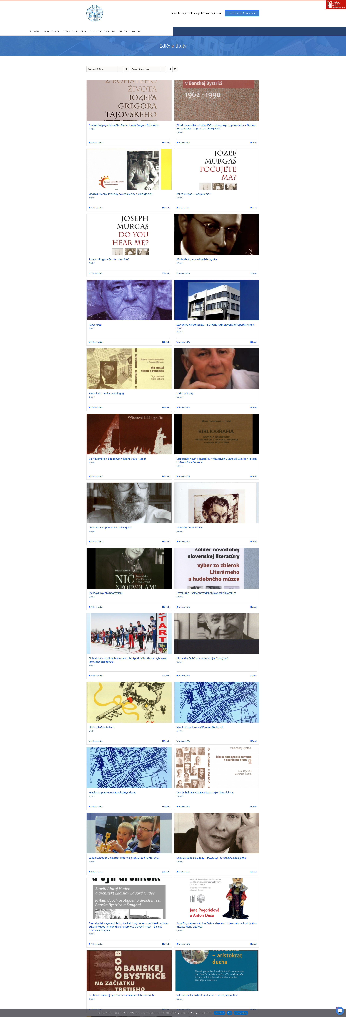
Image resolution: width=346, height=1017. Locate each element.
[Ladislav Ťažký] (216, 368)
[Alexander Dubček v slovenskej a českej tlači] (216, 633)
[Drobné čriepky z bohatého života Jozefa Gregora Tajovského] (129, 100)
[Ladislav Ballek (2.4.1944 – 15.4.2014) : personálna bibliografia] (216, 833)
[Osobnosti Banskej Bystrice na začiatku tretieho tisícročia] (129, 970)
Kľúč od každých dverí (101, 727)
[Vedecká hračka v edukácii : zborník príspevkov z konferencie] (129, 833)
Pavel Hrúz (95, 324)
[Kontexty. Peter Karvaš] (216, 503)
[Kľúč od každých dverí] (129, 702)
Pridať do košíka (96, 142)
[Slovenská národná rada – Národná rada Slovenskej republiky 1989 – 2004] (216, 300)
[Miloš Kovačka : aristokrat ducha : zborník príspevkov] (216, 970)
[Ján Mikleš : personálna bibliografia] (216, 234)
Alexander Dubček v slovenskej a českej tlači (202, 658)
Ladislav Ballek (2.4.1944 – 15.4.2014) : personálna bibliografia (211, 857)
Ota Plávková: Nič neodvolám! (106, 593)
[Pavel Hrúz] (129, 300)
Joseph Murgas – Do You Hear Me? (109, 259)
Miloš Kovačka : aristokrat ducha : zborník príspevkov (207, 995)
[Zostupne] (126, 69)
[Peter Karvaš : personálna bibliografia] (129, 503)
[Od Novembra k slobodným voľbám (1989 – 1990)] (129, 434)
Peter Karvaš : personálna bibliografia (110, 527)
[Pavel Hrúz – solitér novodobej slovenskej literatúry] (216, 568)
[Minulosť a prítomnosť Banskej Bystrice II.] (129, 767)
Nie (229, 1013)
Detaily (166, 142)
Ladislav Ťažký (185, 393)
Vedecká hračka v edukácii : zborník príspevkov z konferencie (124, 857)
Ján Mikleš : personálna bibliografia (197, 259)
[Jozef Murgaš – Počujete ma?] (216, 169)
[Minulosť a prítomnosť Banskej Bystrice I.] (216, 702)
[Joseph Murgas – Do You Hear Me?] (129, 234)
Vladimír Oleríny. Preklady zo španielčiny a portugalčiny (120, 193)
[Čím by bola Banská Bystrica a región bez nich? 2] (216, 767)
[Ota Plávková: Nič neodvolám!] (129, 568)
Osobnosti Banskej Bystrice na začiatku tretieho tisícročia (121, 995)
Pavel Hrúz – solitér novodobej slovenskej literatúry (206, 593)
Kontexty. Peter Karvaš (189, 527)
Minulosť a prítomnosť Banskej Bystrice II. (112, 792)
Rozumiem (219, 1013)
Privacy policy (241, 1013)
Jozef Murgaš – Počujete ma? (193, 193)
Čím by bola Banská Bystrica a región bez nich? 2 (205, 792)
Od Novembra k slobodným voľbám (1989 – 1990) (117, 458)
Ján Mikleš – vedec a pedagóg (106, 393)
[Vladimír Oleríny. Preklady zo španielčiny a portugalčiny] (129, 169)
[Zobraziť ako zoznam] (175, 69)
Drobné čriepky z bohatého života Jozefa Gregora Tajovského (124, 125)
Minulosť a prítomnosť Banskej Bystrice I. (200, 727)
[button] (139, 31)
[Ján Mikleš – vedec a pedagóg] (129, 368)
